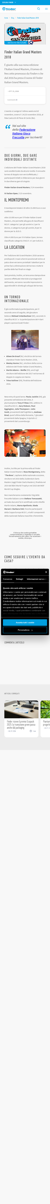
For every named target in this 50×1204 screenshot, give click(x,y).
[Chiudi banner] (46, 572)
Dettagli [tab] (19, 579)
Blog (12, 18)
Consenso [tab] (7, 579)
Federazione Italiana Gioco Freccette (23, 133)
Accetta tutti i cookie (25, 622)
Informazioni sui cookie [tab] (37, 579)
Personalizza (23, 630)
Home (6, 18)
